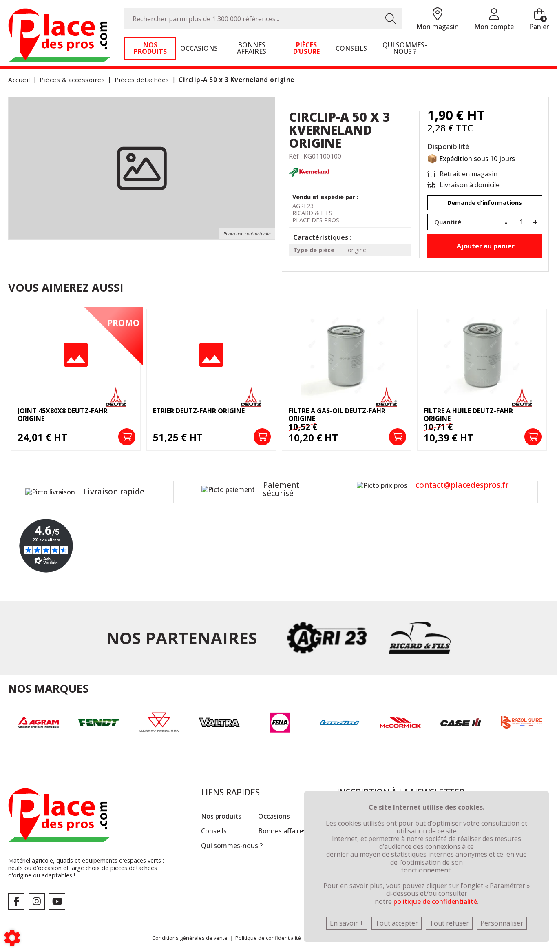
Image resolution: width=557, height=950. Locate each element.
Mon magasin (437, 26)
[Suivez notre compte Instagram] (37, 901)
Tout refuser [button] (449, 923)
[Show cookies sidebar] (12, 938)
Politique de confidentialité (268, 937)
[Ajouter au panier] (126, 436)
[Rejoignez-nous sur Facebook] (16, 901)
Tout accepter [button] (396, 923)
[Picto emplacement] (437, 14)
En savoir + (347, 923)
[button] (235, 80)
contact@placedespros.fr (462, 485)
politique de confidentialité (435, 901)
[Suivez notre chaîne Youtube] (57, 901)
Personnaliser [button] (501, 923)
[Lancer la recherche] (390, 18)
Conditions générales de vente (190, 937)
